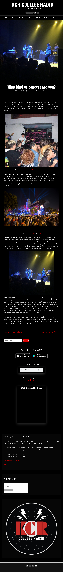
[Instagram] (32, 13)
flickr (39, 233)
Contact (56, 18)
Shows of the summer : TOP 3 (49, 332)
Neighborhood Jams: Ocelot (13, 332)
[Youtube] (29, 13)
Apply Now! (31, 380)
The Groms (23, 170)
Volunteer (7, 465)
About (12, 18)
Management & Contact (11, 461)
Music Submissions (9, 463)
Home (5, 18)
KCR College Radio (32, 4)
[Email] (35, 13)
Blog (28, 18)
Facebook (32, 170)
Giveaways (47, 18)
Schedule (21, 18)
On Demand (37, 18)
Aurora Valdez (31, 91)
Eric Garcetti (32, 233)
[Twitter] (26, 13)
